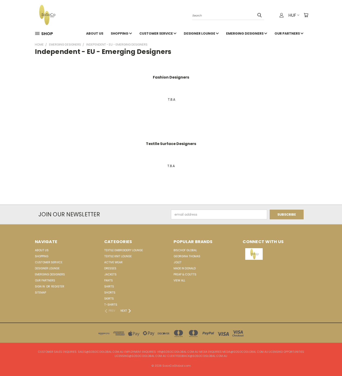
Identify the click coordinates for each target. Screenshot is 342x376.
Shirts (109, 286)
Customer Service (156, 33)
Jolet (177, 262)
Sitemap (40, 292)
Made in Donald (185, 268)
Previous (329, 361)
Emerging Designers (245, 33)
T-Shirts (110, 305)
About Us (94, 33)
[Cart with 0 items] (306, 15)
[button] (275, 254)
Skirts (109, 298)
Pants (108, 280)
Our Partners (288, 33)
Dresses (110, 268)
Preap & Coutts (185, 274)
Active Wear (113, 262)
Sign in (40, 286)
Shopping (120, 33)
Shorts (109, 292)
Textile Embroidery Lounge (123, 250)
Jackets (110, 274)
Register (57, 286)
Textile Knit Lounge (118, 256)
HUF (292, 15)
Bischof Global (185, 250)
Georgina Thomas (187, 256)
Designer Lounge (200, 33)
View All (179, 280)
